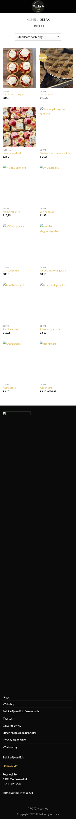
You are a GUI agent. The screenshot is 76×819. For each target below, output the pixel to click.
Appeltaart (46, 387)
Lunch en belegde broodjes (20, 732)
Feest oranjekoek (12, 153)
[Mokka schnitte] (19, 185)
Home (31, 19)
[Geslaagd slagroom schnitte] (56, 127)
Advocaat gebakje (50, 329)
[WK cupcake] (56, 185)
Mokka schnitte (11, 211)
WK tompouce (11, 270)
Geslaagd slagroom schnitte (55, 153)
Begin (6, 697)
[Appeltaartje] (56, 68)
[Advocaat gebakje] (56, 303)
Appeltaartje (47, 94)
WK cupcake (47, 211)
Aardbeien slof (10, 329)
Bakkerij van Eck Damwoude (21, 711)
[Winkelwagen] (71, 6)
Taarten (8, 718)
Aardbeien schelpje (13, 94)
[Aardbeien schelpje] (19, 68)
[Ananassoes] (19, 361)
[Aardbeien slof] (19, 303)
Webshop (9, 704)
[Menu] (5, 6)
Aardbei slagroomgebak (53, 270)
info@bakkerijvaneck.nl (18, 792)
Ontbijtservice (12, 725)
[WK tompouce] (19, 244)
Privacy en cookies (14, 739)
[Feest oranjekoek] (19, 127)
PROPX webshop (38, 808)
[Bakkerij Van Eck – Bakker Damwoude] (38, 6)
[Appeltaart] (56, 361)
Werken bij (10, 747)
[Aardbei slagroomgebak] (56, 244)
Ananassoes (9, 387)
